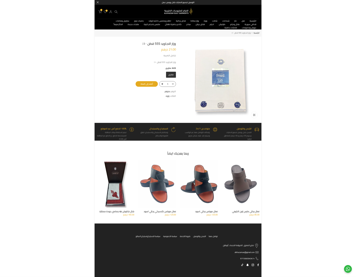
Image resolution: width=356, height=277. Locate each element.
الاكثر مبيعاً (118, 24)
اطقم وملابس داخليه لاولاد (160, 21)
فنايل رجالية (181, 21)
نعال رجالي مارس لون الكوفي (245, 211)
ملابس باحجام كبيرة (152, 24)
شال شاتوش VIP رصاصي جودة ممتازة (116, 211)
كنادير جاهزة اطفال (173, 24)
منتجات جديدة (133, 24)
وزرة (205, 21)
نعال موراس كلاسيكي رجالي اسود (160, 211)
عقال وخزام (235, 24)
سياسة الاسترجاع (153, 236)
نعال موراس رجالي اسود (206, 211)
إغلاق (258, 2)
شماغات (225, 21)
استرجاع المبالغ (141, 236)
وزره (167, 96)
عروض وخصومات (249, 27)
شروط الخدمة (185, 236)
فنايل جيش (200, 24)
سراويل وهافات (122, 21)
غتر (235, 21)
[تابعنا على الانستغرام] (253, 265)
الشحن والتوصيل (199, 236)
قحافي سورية (250, 24)
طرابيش (222, 24)
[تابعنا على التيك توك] (242, 265)
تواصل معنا (213, 236)
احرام (212, 24)
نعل (243, 21)
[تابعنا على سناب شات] (247, 265)
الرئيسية (253, 21)
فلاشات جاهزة (230, 27)
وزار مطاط (195, 21)
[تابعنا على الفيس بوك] (258, 265)
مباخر (188, 24)
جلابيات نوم (139, 21)
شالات (214, 21)
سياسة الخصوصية (170, 236)
